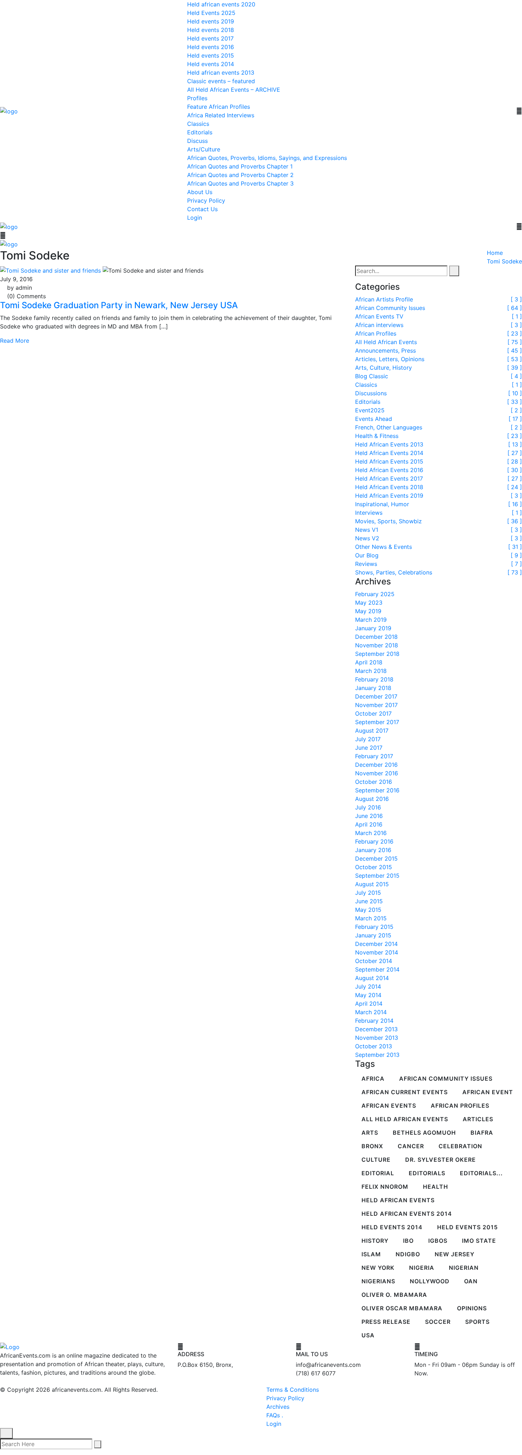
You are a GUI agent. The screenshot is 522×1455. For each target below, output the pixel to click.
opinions (472, 1308)
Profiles (197, 98)
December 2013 (376, 1029)
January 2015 (373, 935)
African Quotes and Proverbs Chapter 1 (240, 166)
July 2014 (368, 986)
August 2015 (372, 884)
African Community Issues (390, 307)
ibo (408, 1241)
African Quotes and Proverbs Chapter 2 (240, 174)
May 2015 (368, 909)
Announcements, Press (385, 350)
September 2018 (377, 653)
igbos (437, 1241)
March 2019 (371, 619)
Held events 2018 (210, 29)
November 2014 (376, 952)
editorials (427, 1173)
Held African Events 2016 (389, 470)
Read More (14, 340)
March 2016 (371, 832)
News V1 (366, 529)
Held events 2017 (210, 38)
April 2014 (368, 1003)
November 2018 (376, 645)
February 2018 (374, 679)
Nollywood (430, 1281)
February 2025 (375, 594)
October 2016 (373, 781)
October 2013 (373, 1046)
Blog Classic (371, 376)
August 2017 (371, 730)
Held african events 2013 (220, 72)
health (435, 1187)
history (374, 1241)
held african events (398, 1200)
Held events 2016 (210, 46)
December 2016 (376, 764)
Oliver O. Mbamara (394, 1295)
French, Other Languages (388, 427)
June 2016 (369, 815)
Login (194, 217)
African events (388, 1105)
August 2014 (372, 977)
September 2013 (377, 1054)
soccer (438, 1322)
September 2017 (377, 722)
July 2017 (368, 739)
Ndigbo (408, 1254)
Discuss (197, 140)
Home (495, 252)
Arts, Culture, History (383, 367)
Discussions (371, 393)
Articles (478, 1119)
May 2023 (368, 602)
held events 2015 (467, 1227)
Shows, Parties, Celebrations (393, 572)
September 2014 (377, 969)
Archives (277, 1406)
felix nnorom (384, 1187)
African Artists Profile (384, 299)
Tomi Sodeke (504, 261)
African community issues (446, 1078)
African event (487, 1092)
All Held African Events (386, 342)
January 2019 (373, 628)
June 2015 (369, 901)
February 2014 (374, 1020)
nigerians (378, 1281)
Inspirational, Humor (382, 504)
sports (477, 1322)
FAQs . (274, 1415)
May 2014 (368, 995)
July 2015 (368, 892)
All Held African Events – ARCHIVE (233, 89)
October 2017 (373, 713)
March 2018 (371, 670)
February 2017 (374, 756)
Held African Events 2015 (389, 461)
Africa (373, 1078)
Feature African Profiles (218, 106)
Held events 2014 (210, 64)
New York (378, 1268)
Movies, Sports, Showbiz (388, 521)
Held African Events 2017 (389, 478)
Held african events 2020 (221, 4)
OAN (471, 1281)
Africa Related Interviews (220, 115)
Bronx (372, 1146)
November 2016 (376, 773)
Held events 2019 (210, 21)
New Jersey (454, 1254)
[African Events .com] (9, 110)
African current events (404, 1092)
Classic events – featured (221, 81)
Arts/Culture (203, 149)
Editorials (199, 132)
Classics (198, 123)
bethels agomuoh (424, 1132)
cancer (411, 1146)
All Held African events (404, 1119)
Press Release (385, 1322)
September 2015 (377, 875)
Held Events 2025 (211, 12)
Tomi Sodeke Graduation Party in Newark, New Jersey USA (119, 305)
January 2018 (373, 687)
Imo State (479, 1241)
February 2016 (374, 841)
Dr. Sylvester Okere (440, 1160)
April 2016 (368, 824)
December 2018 (376, 636)
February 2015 (374, 926)
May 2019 (368, 611)
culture (376, 1160)
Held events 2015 (210, 55)
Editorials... (481, 1173)
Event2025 (370, 410)
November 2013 (376, 1037)
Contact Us (202, 209)
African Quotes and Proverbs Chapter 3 (240, 183)
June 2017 (368, 747)
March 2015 (371, 918)
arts (369, 1132)
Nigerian (464, 1268)
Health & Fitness (376, 435)
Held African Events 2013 (389, 444)
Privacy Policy (206, 200)
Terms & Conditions (292, 1389)
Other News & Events (383, 546)
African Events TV (379, 316)
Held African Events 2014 (389, 452)
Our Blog (367, 555)
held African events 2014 (406, 1214)
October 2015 (373, 867)
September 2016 (377, 790)
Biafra (482, 1132)
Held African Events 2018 (389, 487)
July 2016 (368, 807)
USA (368, 1335)
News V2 (367, 538)
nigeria (421, 1268)
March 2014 (371, 1012)
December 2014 (376, 943)
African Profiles (375, 333)
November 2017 (376, 704)
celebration (460, 1146)
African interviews (379, 324)
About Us (199, 192)
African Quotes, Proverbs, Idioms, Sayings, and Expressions (267, 157)
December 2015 (376, 858)
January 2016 (373, 850)
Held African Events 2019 (389, 495)
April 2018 (368, 662)
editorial (377, 1173)
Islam (371, 1254)
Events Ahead (373, 418)
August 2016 (372, 798)
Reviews (366, 563)
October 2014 (373, 960)
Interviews (368, 512)
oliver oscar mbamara (401, 1308)
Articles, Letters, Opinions (389, 359)
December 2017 (376, 696)
